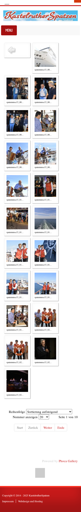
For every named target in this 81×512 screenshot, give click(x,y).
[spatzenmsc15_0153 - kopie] (45, 251)
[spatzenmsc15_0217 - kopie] (17, 381)
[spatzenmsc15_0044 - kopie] (45, 121)
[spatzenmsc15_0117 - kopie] (17, 218)
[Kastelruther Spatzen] (40, 15)
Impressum (8, 501)
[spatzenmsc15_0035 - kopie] (45, 88)
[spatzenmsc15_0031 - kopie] (17, 88)
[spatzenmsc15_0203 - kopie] (45, 316)
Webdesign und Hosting (30, 501)
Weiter (47, 427)
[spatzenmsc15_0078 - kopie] (17, 153)
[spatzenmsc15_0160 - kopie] (17, 283)
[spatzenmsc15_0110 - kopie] (45, 186)
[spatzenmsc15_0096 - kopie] (45, 153)
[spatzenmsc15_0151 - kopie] (17, 251)
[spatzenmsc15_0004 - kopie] (45, 56)
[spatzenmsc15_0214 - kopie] (45, 348)
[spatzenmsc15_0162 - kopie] (45, 283)
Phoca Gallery (68, 461)
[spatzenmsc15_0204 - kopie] (17, 348)
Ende (60, 427)
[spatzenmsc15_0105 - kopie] (17, 186)
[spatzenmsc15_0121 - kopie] (45, 218)
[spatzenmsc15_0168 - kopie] (17, 316)
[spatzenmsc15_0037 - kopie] (17, 121)
